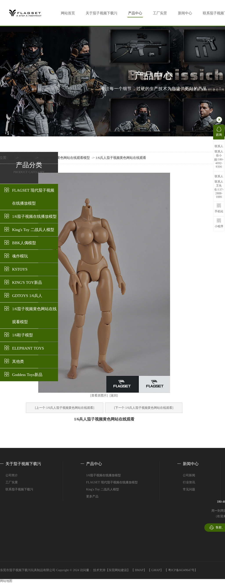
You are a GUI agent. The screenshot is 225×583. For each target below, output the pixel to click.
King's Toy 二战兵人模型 (33, 229)
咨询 (219, 134)
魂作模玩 (20, 256)
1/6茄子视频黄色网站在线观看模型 (34, 315)
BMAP (139, 570)
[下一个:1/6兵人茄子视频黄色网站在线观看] (143, 407)
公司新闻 (189, 475)
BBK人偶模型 (24, 243)
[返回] (114, 395)
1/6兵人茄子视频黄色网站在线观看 (121, 158)
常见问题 (189, 489)
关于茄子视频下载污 (101, 13)
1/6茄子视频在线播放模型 (34, 216)
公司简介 (11, 475)
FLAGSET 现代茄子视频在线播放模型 (33, 196)
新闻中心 (185, 13)
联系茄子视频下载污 (19, 489)
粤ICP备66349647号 (181, 570)
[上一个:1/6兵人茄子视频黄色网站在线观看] (64, 407)
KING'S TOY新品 (27, 282)
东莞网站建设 (118, 570)
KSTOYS (19, 269)
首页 (11, 158)
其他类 (18, 361)
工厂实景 (160, 13)
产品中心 (135, 13)
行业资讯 (189, 482)
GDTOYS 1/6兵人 (27, 295)
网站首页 (68, 13)
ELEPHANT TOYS (28, 348)
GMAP (155, 570)
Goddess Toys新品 (27, 374)
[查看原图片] (99, 395)
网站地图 (6, 581)
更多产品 (92, 496)
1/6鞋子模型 (22, 335)
